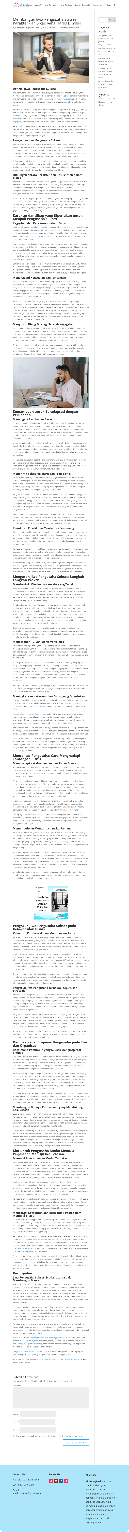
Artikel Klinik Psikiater (57, 28)
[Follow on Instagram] (51, 1481)
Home (29, 5)
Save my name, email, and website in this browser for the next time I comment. (49, 1436)
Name (16, 1414)
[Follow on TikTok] (66, 1481)
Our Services (50, 5)
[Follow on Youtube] (56, 1481)
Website (16, 1430)
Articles (108, 5)
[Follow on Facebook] (61, 1481)
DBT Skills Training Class (50, 1359)
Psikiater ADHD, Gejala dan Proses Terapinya (106, 61)
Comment (18, 1385)
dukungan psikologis (21, 1248)
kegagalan (17, 121)
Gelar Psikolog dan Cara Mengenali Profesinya (106, 84)
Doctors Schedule (82, 5)
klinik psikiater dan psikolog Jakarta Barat (49, 1337)
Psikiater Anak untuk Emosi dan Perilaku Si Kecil (107, 51)
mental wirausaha (64, 99)
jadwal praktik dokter (25, 1351)
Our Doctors (66, 5)
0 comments (74, 28)
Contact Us (97, 5)
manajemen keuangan (34, 714)
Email (16, 1422)
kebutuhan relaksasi (49, 230)
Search (112, 20)
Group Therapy (70, 1359)
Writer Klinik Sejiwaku (24, 28)
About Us (38, 5)
